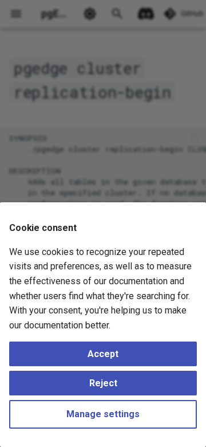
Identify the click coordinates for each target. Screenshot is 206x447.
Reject (103, 383)
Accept (103, 353)
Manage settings (103, 414)
